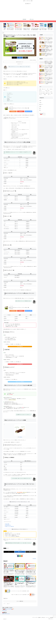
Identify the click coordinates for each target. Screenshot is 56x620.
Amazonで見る (13, 111)
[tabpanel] (7, 26)
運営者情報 (51, 617)
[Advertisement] (28, 12)
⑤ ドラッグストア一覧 (15, 128)
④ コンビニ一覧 (14, 127)
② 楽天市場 (13, 131)
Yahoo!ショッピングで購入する (20, 381)
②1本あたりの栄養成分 (15, 137)
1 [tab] (26, 31)
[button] (25, 58)
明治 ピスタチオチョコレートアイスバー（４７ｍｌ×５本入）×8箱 (19, 307)
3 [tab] (29, 31)
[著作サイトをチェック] (18, 556)
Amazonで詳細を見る (20, 346)
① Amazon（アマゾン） (15, 130)
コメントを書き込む (20, 601)
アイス (8, 548)
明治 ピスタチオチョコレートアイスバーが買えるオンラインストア (20, 129)
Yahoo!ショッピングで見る (29, 111)
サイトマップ (47, 617)
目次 (19, 121)
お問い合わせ (43, 617)
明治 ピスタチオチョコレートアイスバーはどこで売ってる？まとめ (20, 138)
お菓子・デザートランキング (6, 613)
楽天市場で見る (20, 111)
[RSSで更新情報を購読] (22, 556)
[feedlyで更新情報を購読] (20, 556)
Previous (2, 26)
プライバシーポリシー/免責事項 (36, 617)
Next (53, 26)
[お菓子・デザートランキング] (4, 612)
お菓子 (5, 548)
